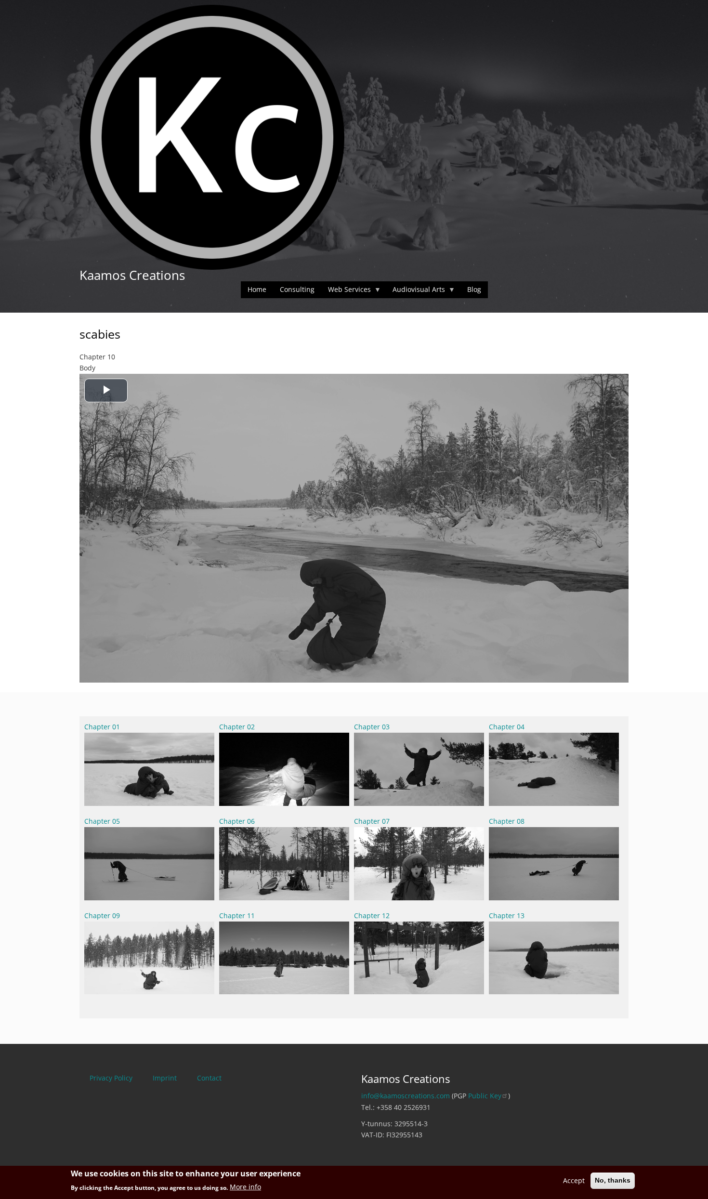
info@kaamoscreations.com (405, 1095)
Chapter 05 (102, 821)
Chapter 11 (237, 915)
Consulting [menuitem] (297, 289)
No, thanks (612, 1180)
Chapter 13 (506, 915)
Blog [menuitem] (474, 289)
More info (245, 1187)
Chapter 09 (102, 915)
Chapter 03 (372, 726)
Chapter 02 (237, 726)
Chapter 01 (102, 726)
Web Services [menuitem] (346, 291)
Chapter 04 (506, 726)
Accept (574, 1180)
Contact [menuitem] (209, 1077)
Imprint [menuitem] (165, 1077)
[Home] (211, 136)
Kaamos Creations (132, 275)
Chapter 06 (237, 821)
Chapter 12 (372, 915)
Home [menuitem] (257, 289)
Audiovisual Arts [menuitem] (415, 291)
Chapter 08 (506, 821)
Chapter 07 (372, 821)
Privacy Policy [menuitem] (111, 1077)
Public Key (484, 1095)
